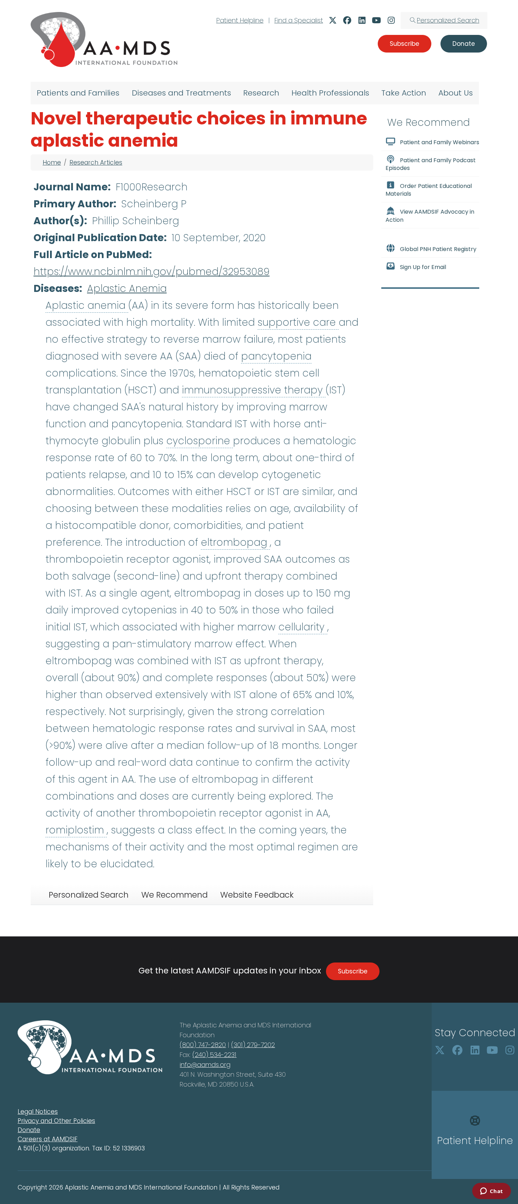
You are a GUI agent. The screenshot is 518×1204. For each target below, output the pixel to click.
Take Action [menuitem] (403, 92)
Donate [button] (463, 43)
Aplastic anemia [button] (86, 305)
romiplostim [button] (76, 830)
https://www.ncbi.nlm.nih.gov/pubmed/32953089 (151, 272)
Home (52, 162)
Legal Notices (38, 1111)
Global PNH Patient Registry (438, 249)
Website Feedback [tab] (257, 894)
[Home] (104, 39)
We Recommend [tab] (174, 894)
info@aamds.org (205, 1064)
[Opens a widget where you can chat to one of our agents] (491, 1191)
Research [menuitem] (261, 92)
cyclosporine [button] (199, 441)
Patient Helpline (240, 20)
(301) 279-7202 (253, 1044)
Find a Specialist (299, 20)
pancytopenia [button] (276, 356)
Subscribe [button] (404, 43)
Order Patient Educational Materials (429, 190)
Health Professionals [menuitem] (330, 92)
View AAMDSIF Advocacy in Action (430, 216)
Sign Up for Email (423, 267)
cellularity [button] (302, 627)
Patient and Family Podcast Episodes (431, 164)
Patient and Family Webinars (439, 142)
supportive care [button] (298, 322)
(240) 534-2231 (214, 1054)
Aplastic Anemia (127, 288)
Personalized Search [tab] (89, 894)
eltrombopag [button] (235, 542)
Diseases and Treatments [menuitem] (181, 92)
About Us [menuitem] (455, 92)
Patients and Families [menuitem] (78, 92)
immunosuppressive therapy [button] (254, 390)
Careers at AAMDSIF (48, 1139)
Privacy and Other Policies (56, 1121)
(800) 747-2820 (203, 1044)
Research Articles (95, 162)
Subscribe (353, 971)
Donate (29, 1130)
